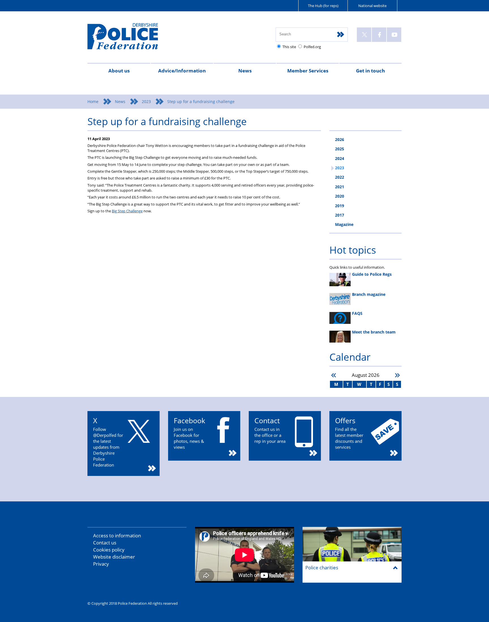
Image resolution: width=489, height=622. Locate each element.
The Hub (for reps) (323, 5)
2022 (339, 177)
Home (92, 101)
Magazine (344, 224)
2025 (339, 148)
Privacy (101, 564)
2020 (339, 196)
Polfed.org (312, 46)
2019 (339, 205)
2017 (339, 215)
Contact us (104, 542)
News (245, 70)
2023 (146, 101)
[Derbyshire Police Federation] (130, 38)
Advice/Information (182, 70)
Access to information (117, 535)
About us (119, 70)
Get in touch (370, 70)
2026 (339, 139)
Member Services (307, 70)
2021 (339, 186)
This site (289, 46)
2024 (339, 158)
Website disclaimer (114, 556)
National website (372, 5)
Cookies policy (109, 549)
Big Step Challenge (127, 210)
